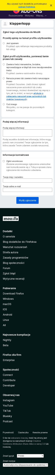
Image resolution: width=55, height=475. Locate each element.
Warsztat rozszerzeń (15, 247)
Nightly (7, 339)
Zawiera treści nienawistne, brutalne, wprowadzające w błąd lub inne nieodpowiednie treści (29, 67)
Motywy (29, 15)
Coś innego (11, 104)
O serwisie (9, 236)
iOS (5, 309)
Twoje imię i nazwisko (14, 177)
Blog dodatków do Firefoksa (19, 241)
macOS (7, 304)
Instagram (9, 400)
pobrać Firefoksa (26, 7)
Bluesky (7, 416)
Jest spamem (12, 43)
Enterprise (9, 360)
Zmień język (8, 456)
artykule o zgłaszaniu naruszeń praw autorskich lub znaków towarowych (26, 96)
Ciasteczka (23, 432)
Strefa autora (10, 252)
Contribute (9, 380)
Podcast (8, 421)
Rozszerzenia (16, 15)
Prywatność (8, 432)
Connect (8, 374)
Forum (6, 268)
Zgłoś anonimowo (14, 161)
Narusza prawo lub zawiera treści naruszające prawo (27, 80)
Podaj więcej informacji (13, 128)
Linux (6, 319)
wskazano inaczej (19, 438)
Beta (5, 345)
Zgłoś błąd (9, 273)
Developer (9, 385)
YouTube (8, 405)
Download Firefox (13, 293)
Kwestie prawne (40, 432)
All (4, 325)
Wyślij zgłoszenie (27, 200)
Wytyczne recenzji (13, 278)
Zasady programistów (15, 257)
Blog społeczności (13, 262)
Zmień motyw (9, 461)
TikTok (7, 410)
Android (7, 314)
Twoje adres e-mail (12, 186)
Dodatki (7, 231)
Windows (8, 298)
